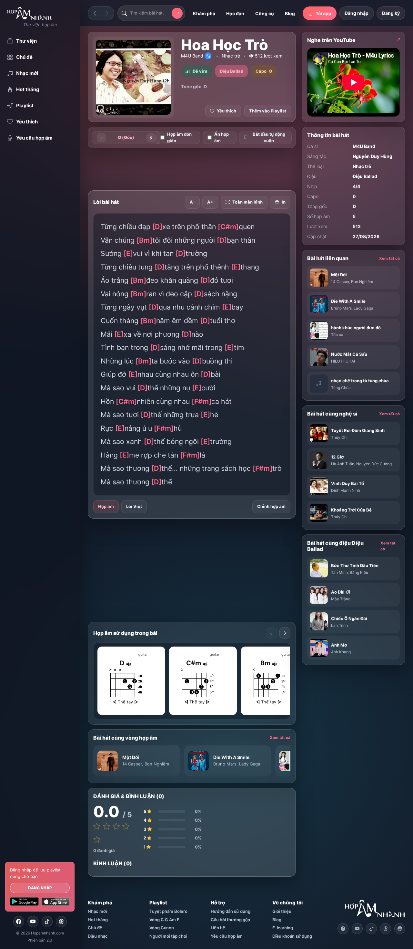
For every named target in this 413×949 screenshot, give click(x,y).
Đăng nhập (40, 887)
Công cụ (264, 13)
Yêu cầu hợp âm (227, 936)
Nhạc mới (97, 911)
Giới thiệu (281, 911)
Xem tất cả (280, 737)
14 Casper (132, 763)
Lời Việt (134, 506)
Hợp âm (106, 506)
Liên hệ (218, 927)
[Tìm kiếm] (177, 13)
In (284, 202)
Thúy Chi (339, 437)
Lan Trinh (339, 625)
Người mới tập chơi (168, 936)
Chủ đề (95, 927)
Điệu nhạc (98, 936)
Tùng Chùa (341, 387)
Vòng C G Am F (164, 919)
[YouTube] (32, 921)
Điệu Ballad (365, 176)
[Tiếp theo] (107, 13)
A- (192, 202)
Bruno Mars (225, 763)
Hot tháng (98, 919)
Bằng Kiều (359, 572)
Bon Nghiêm (157, 763)
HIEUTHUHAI (343, 361)
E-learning (282, 927)
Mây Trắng (340, 598)
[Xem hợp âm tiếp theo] (284, 632)
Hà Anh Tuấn (342, 463)
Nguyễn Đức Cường (374, 463)
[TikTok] (47, 921)
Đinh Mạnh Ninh (345, 490)
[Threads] (61, 921)
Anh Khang (341, 651)
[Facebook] (18, 921)
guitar (143, 654)
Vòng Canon (161, 927)
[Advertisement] (205, 169)
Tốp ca (337, 334)
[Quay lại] (94, 13)
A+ (210, 202)
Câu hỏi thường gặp (230, 919)
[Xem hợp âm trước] (271, 632)
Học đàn (235, 13)
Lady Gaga (249, 763)
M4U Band (192, 55)
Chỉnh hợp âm (271, 506)
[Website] (399, 928)
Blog (290, 13)
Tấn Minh (339, 572)
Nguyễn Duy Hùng (372, 156)
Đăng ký (391, 13)
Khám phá (204, 13)
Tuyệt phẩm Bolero (168, 911)
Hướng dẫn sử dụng (230, 911)
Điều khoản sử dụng (292, 936)
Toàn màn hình (247, 202)
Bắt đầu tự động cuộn (269, 137)
